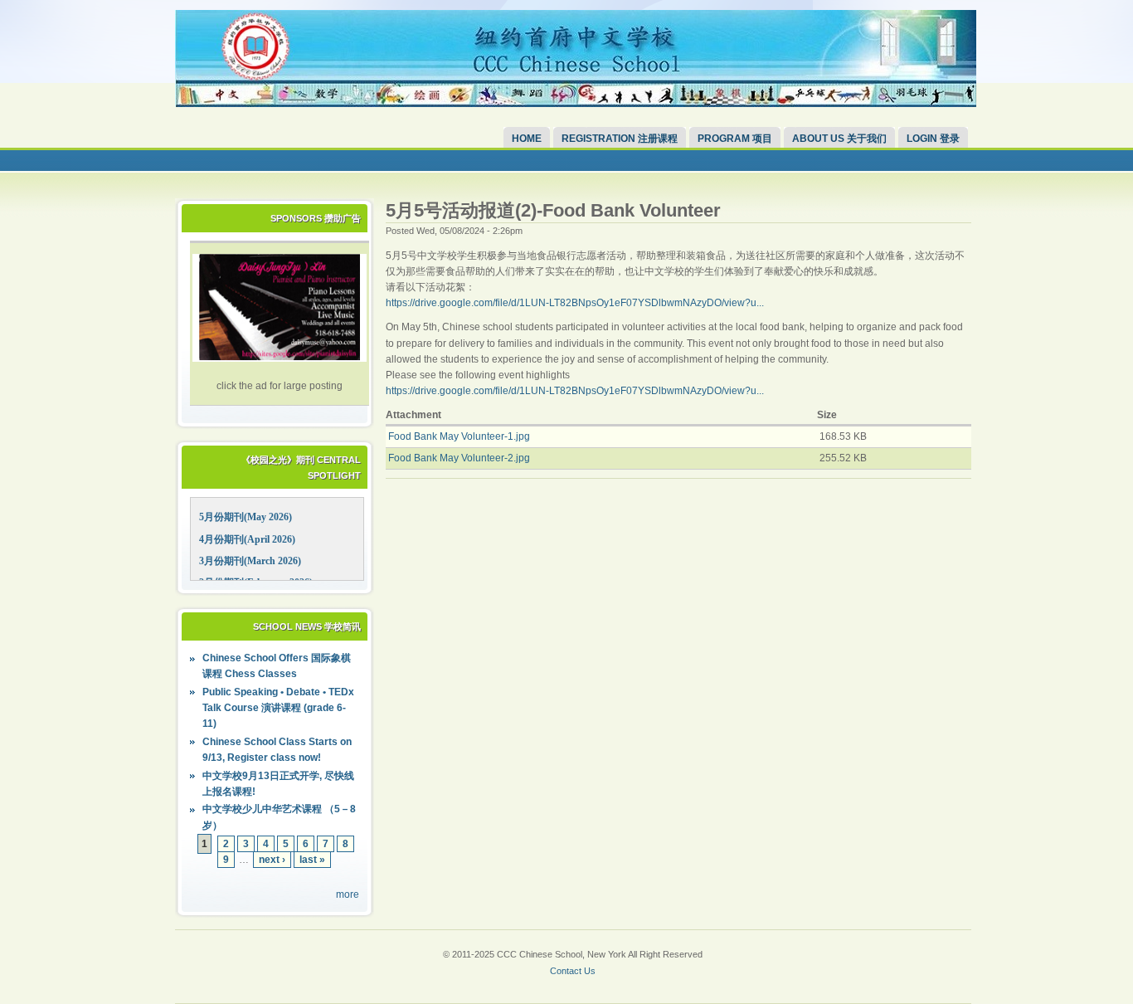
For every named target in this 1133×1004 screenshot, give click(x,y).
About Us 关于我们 (839, 138)
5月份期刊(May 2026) (245, 517)
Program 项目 (735, 138)
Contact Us (573, 971)
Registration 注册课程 (620, 138)
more (347, 894)
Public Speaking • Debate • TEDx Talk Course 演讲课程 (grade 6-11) (278, 707)
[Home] (575, 104)
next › (272, 859)
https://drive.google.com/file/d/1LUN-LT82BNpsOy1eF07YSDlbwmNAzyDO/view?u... (575, 303)
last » (312, 859)
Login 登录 (933, 138)
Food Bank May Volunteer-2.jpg (459, 458)
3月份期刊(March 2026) (250, 561)
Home (527, 138)
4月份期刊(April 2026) (247, 539)
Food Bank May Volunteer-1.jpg (459, 436)
